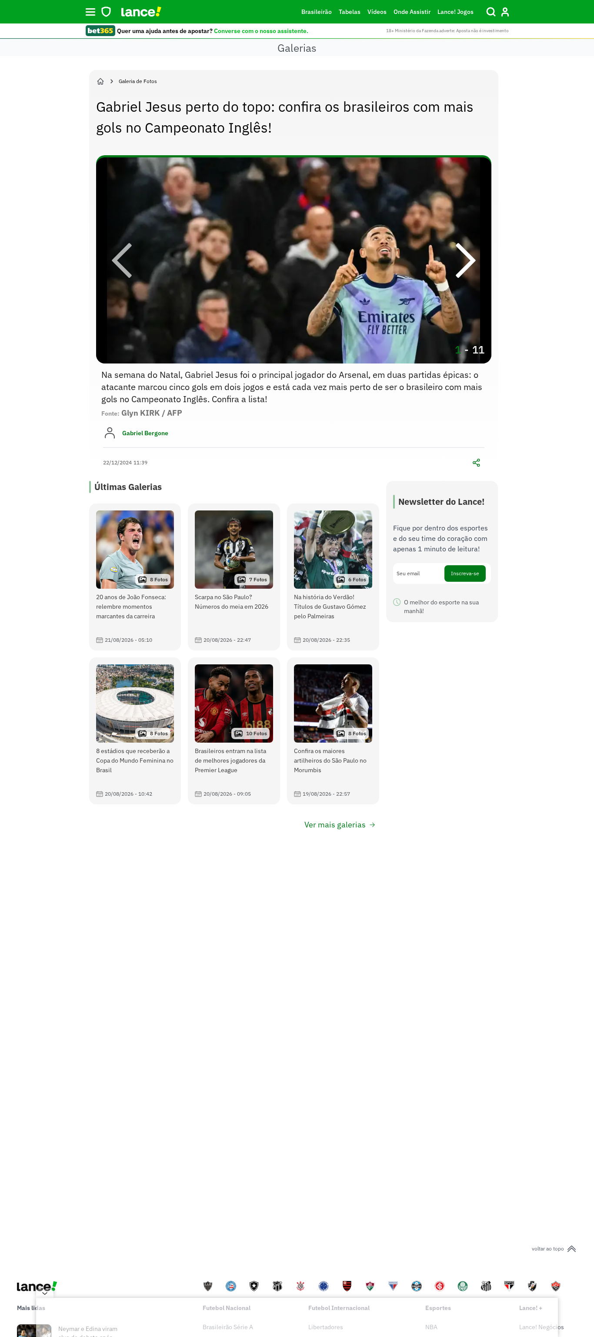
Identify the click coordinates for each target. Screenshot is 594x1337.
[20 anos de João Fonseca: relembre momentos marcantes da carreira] (135, 576)
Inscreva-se (465, 573)
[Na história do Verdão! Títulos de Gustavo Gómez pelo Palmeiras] (333, 576)
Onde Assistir (412, 12)
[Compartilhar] (476, 462)
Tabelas (349, 12)
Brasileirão (316, 12)
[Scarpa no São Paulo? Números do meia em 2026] (234, 576)
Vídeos (377, 12)
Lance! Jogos (455, 12)
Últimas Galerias (128, 487)
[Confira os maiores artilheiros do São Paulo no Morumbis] (333, 730)
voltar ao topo (548, 1248)
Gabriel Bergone (145, 433)
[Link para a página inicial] (100, 81)
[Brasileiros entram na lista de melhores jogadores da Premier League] (234, 730)
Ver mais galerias (335, 825)
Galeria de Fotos (138, 81)
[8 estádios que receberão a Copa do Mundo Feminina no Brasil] (135, 730)
